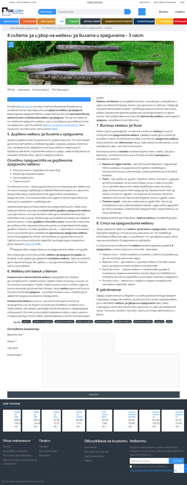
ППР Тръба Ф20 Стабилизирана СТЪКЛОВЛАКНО (106, 414)
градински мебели (64, 321)
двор (169, 321)
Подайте (93, 394)
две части (26, 106)
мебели (26, 321)
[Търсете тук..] (127, 12)
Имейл (11, 341)
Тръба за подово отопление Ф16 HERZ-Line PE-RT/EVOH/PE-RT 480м (80, 414)
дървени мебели (123, 321)
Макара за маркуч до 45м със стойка (36, 414)
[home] (5, 28)
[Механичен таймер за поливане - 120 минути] (145, 415)
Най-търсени (11, 403)
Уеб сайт (12, 348)
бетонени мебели (143, 321)
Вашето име (14, 334)
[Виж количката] (142, 11)
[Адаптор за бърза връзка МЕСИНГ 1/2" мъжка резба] (47, 415)
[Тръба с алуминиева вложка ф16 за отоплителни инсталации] (120, 416)
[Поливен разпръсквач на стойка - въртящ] (168, 416)
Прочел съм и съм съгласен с (153, 468)
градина (159, 321)
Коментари (14, 354)
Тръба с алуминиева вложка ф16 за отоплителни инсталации (132, 414)
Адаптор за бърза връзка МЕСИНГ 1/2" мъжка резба (57, 414)
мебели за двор (84, 321)
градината (30, 244)
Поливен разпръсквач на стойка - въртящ (179, 414)
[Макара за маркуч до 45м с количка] (8, 415)
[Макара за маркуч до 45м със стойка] (27, 415)
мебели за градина (42, 321)
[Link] (16, 11)
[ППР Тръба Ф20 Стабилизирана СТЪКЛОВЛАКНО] (93, 417)
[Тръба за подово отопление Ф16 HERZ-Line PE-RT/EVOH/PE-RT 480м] (68, 416)
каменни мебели (103, 321)
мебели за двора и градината (60, 125)
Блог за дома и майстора (24, 27)
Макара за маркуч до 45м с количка (17, 414)
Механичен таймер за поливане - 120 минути (155, 414)
